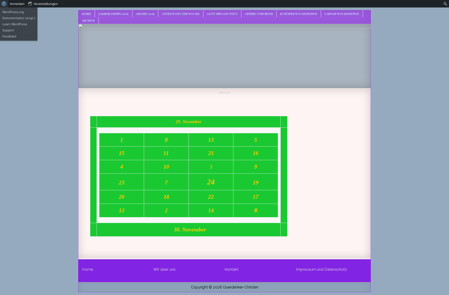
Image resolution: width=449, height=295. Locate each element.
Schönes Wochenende (298, 14)
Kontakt (231, 269)
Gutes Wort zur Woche (181, 14)
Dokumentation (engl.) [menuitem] (18, 18)
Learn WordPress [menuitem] (14, 24)
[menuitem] (4, 3)
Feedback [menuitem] (9, 36)
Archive (88, 20)
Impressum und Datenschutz (321, 269)
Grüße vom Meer (259, 14)
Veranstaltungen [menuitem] (46, 4)
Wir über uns (164, 269)
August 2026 (145, 14)
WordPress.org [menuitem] (13, 12)
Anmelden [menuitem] (17, 4)
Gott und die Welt (222, 14)
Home (86, 14)
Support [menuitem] (8, 30)
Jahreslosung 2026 (113, 14)
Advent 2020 (224, 92)
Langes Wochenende (342, 14)
